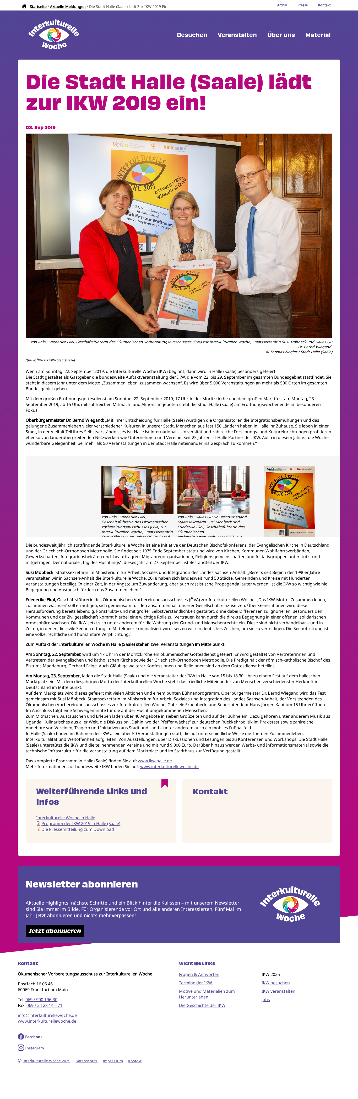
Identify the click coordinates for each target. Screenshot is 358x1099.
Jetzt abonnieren (55, 931)
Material (318, 35)
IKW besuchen (276, 983)
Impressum (113, 1060)
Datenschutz (86, 1060)
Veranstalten (237, 35)
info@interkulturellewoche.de (47, 1015)
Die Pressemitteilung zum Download (77, 829)
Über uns (281, 35)
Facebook (34, 1036)
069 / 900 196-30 (41, 999)
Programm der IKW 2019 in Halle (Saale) (80, 823)
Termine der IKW (196, 983)
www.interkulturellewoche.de (169, 766)
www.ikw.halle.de (155, 761)
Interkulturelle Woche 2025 (46, 1060)
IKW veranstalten (278, 991)
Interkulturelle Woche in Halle (65, 818)
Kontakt (135, 1060)
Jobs (266, 999)
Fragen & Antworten (199, 974)
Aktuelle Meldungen (68, 6)
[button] (179, 336)
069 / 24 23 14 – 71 (44, 1005)
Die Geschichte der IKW (202, 1005)
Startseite (38, 6)
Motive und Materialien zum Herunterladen (207, 994)
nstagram (35, 1047)
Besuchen (192, 35)
